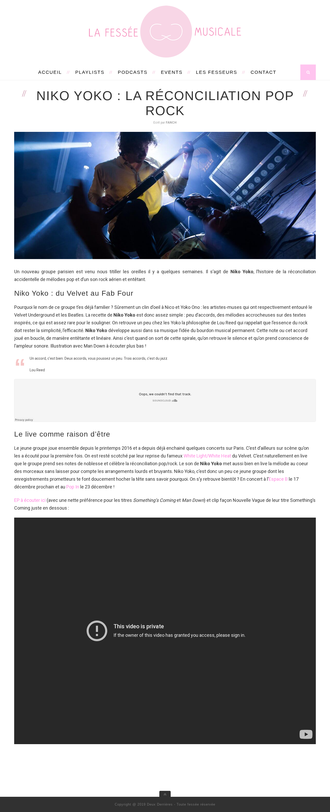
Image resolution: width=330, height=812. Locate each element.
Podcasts (132, 72)
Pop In (72, 486)
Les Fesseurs (216, 72)
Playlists (89, 72)
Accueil (50, 72)
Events (172, 72)
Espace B (278, 479)
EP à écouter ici (30, 500)
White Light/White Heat (207, 456)
